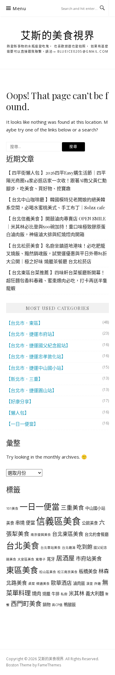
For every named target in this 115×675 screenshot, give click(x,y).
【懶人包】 (17, 413)
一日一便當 (39, 506)
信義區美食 (58, 521)
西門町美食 (26, 603)
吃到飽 (84, 546)
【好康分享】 (20, 401)
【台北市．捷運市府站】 (31, 334)
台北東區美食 (67, 533)
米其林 (76, 593)
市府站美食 (89, 558)
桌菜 (31, 583)
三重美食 (72, 507)
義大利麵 (95, 593)
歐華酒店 (61, 582)
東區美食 (22, 570)
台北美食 (22, 545)
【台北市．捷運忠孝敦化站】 (36, 356)
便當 (30, 522)
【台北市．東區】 (24, 323)
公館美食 (90, 523)
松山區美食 (47, 572)
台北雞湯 (68, 547)
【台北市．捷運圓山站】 (31, 390)
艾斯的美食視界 (58, 35)
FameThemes (49, 665)
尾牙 (51, 559)
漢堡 (89, 583)
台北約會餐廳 (97, 534)
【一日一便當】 (22, 424)
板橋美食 (88, 571)
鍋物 (47, 604)
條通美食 (43, 583)
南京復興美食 (41, 534)
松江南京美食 (67, 572)
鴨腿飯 (70, 604)
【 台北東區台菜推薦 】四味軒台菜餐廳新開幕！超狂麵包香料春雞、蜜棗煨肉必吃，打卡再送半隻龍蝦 (56, 280)
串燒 (20, 522)
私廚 (64, 594)
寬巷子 (41, 559)
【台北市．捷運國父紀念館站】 (38, 345)
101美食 (12, 508)
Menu (19, 8)
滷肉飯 (79, 583)
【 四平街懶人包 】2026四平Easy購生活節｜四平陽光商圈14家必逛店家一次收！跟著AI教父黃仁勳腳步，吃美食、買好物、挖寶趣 (56, 180)
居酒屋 (65, 558)
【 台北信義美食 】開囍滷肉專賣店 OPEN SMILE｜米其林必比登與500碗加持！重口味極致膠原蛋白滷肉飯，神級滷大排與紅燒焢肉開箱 (56, 226)
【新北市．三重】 (24, 379)
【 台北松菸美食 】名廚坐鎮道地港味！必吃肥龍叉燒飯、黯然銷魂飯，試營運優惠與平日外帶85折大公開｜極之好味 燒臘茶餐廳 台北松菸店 (56, 253)
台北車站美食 (50, 547)
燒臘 (46, 594)
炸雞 (97, 583)
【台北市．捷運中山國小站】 (36, 368)
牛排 (55, 594)
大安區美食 (25, 559)
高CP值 (57, 605)
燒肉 (36, 593)
